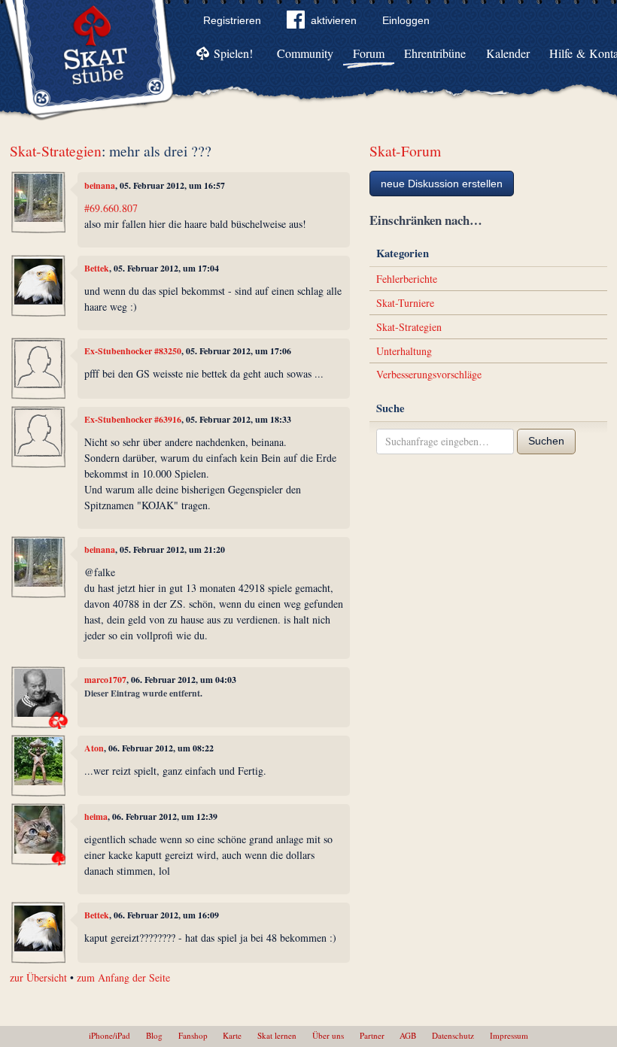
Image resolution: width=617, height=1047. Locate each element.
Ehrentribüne (435, 53)
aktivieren (334, 20)
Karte (232, 1035)
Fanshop (193, 1035)
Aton (94, 748)
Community (305, 53)
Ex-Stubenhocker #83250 (132, 350)
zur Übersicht (38, 977)
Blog (154, 1035)
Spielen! (233, 53)
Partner (372, 1035)
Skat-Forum (405, 151)
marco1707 (105, 679)
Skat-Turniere (405, 303)
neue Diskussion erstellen (442, 184)
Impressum (509, 1035)
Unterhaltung (404, 351)
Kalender (508, 53)
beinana (99, 185)
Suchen (546, 441)
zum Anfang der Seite (123, 977)
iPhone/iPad (109, 1035)
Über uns (328, 1035)
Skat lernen (276, 1035)
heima (96, 816)
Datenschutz (453, 1035)
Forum (368, 53)
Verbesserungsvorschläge (429, 374)
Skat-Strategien (56, 151)
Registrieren (232, 20)
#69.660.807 (111, 208)
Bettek (96, 268)
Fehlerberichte (406, 279)
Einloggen (406, 20)
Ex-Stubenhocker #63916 (132, 419)
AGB (408, 1035)
